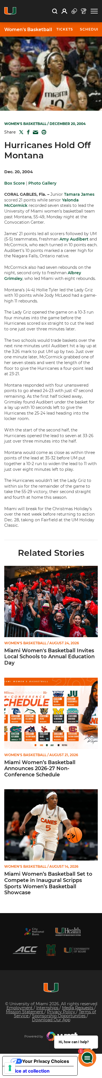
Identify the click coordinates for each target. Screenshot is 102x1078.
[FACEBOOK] (27, 132)
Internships (48, 1007)
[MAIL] (34, 132)
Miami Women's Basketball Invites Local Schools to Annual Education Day (49, 657)
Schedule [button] (91, 29)
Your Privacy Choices (45, 1061)
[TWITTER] (20, 132)
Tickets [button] (64, 29)
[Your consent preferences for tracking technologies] (10, 1068)
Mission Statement (25, 1011)
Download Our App (51, 1019)
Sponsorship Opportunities (59, 1015)
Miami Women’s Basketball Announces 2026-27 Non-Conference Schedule (39, 769)
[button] (94, 11)
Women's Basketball (28, 29)
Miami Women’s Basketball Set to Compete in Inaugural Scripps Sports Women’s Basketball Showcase (48, 883)
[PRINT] (42, 132)
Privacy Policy (61, 1011)
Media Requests (78, 1007)
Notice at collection (28, 1071)
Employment (20, 1007)
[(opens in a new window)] (34, 931)
